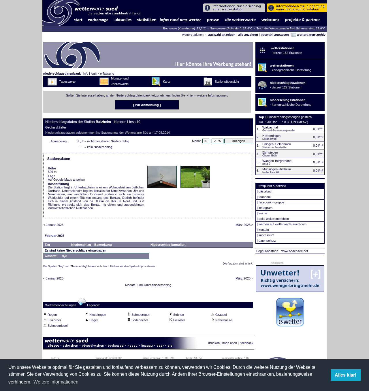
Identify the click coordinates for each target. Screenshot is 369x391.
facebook (265, 197)
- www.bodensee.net (293, 251)
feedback (246, 343)
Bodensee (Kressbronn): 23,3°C (185, 28)
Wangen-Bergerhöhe (276, 161)
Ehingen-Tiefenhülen (276, 144)
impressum (266, 235)
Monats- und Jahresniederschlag (148, 285)
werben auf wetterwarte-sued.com (282, 224)
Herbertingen (271, 135)
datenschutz (267, 240)
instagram (265, 207)
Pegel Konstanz (267, 251)
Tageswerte (67, 81)
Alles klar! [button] (345, 375)
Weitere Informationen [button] (55, 381)
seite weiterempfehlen (274, 218)
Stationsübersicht (227, 81)
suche (263, 213)
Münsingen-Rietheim (276, 169)
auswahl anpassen (275, 34)
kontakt (264, 229)
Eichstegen (270, 152)
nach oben (229, 343)
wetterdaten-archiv (310, 34)
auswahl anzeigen (222, 34)
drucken (214, 343)
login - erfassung (102, 73)
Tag (47, 244)
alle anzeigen (248, 34)
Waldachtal (270, 127)
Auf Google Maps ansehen (66, 179)
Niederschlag (81, 244)
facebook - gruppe (271, 202)
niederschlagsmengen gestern (290, 117)
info (85, 73)
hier (191, 95)
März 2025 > (244, 224)
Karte (166, 81)
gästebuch (266, 191)
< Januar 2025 (53, 224)
